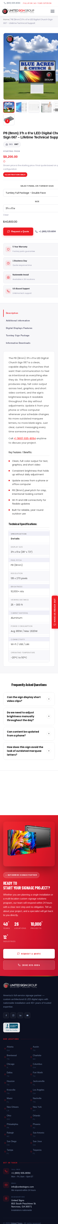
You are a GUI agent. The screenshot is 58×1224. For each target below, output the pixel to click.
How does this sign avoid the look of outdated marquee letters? (28, 750)
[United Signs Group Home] (18, 11)
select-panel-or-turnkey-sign (36, 186)
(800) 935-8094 (13, 3)
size (37, 201)
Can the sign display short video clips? (28, 699)
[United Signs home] (20, 986)
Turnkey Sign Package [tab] (17, 335)
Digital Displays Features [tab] (19, 328)
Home (6, 19)
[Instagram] (13, 1015)
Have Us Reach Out (55, 610)
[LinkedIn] (20, 1015)
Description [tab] (12, 313)
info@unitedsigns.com (22, 1186)
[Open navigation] (52, 11)
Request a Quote (20, 231)
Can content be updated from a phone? (28, 733)
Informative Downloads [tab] (18, 343)
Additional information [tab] (18, 320)
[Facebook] (6, 1015)
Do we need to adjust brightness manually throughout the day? (28, 716)
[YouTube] (27, 1015)
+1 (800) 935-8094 (47, 231)
